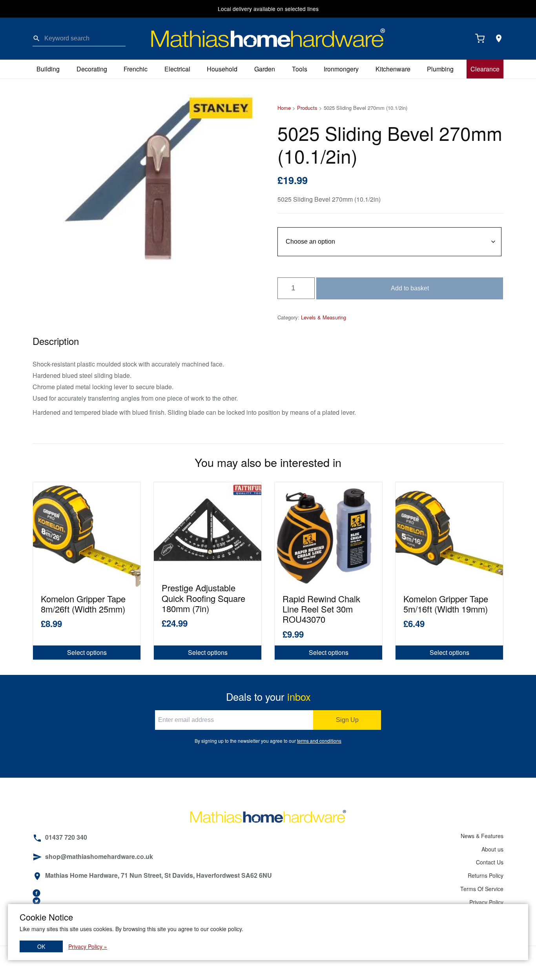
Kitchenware (393, 68)
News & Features (482, 836)
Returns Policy (485, 875)
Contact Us (489, 862)
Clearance (485, 68)
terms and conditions (319, 740)
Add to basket (410, 288)
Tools (299, 68)
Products (307, 107)
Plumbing (440, 68)
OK (41, 946)
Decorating (92, 68)
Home (284, 107)
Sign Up (347, 719)
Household (222, 68)
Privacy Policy (486, 902)
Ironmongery (341, 68)
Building (48, 68)
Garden (264, 68)
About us (492, 849)
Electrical (177, 68)
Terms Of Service (481, 889)
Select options (87, 652)
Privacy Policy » (87, 946)
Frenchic (136, 68)
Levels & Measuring (323, 317)
